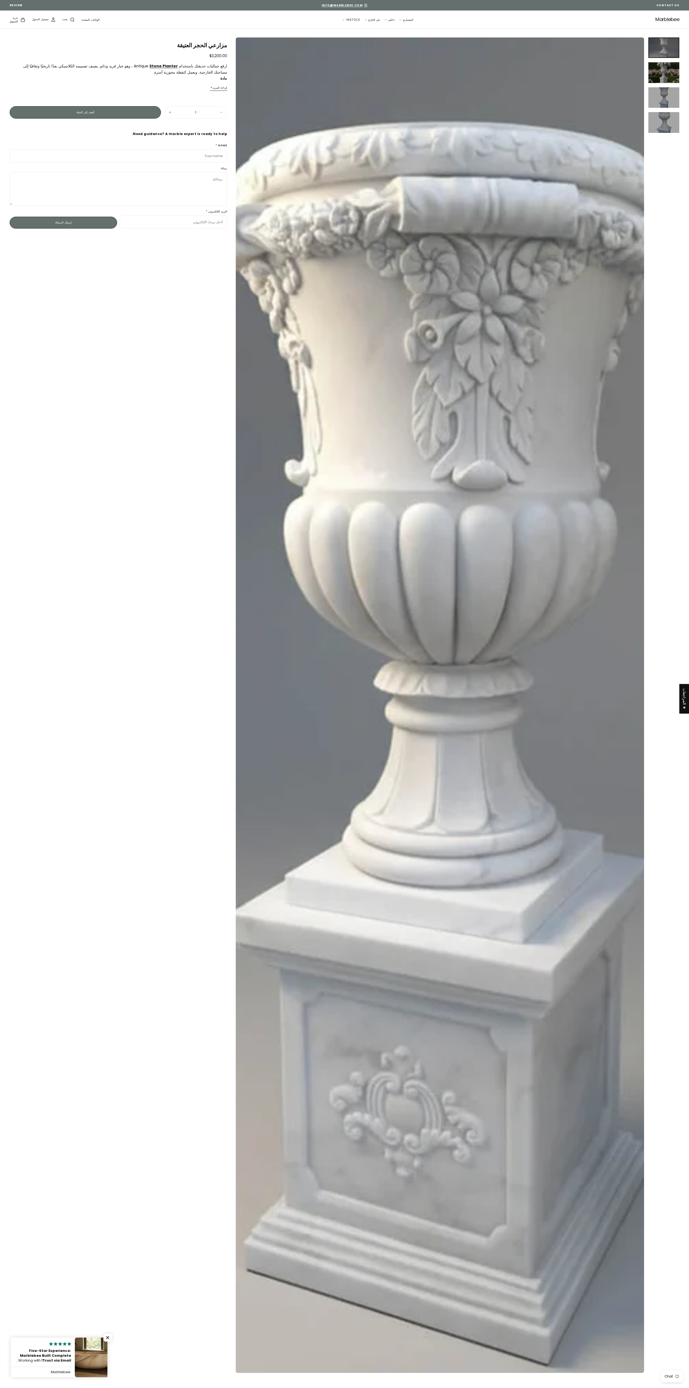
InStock (353, 20)
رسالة (224, 168)
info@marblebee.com (342, 5)
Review (16, 5)
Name (222, 145)
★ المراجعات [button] (684, 698)
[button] (91, 20)
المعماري (408, 20)
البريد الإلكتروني (217, 211)
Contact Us (667, 5)
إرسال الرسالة (63, 222)
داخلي (391, 20)
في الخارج (374, 20)
